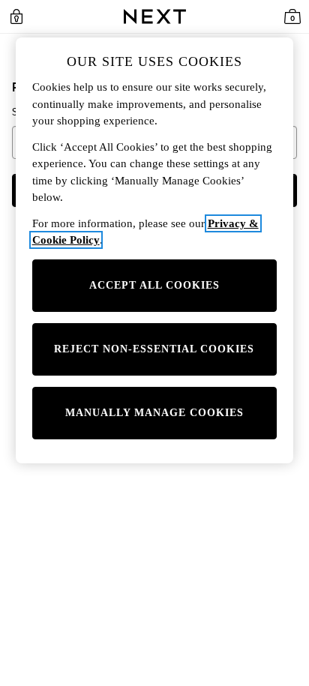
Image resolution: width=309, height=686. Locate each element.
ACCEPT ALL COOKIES (154, 285)
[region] (155, 250)
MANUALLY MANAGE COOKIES (154, 412)
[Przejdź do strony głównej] (155, 16)
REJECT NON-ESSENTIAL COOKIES (154, 349)
